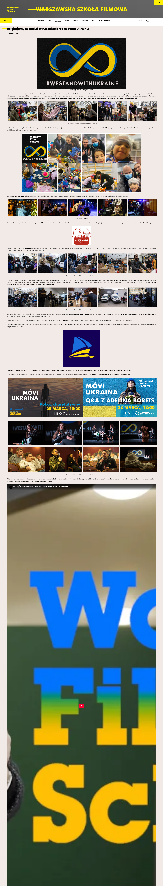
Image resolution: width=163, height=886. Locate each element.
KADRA (49, 20)
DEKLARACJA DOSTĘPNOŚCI (104, 20)
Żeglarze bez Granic (71, 325)
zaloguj (158, 2)
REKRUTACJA (41, 20)
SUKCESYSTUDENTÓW (58, 20)
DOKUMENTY (85, 20)
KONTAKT (67, 20)
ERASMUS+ (75, 20)
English (6, 20)
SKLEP (93, 20)
